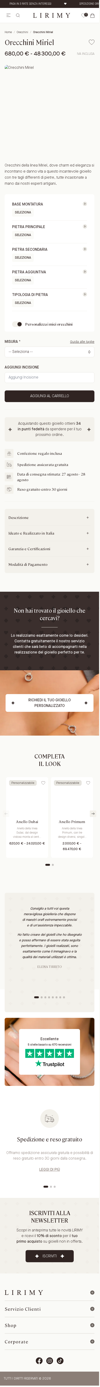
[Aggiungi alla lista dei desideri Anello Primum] (88, 783)
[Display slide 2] (53, 865)
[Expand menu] (92, 1292)
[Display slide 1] (47, 865)
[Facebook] (39, 1360)
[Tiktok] (60, 1360)
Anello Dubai (27, 821)
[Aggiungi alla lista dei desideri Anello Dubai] (43, 783)
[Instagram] (49, 1360)
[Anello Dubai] (27, 796)
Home (8, 32)
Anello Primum (72, 821)
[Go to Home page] (51, 15)
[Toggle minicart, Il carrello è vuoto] (92, 15)
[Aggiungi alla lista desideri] (91, 42)
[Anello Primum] (72, 796)
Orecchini (22, 32)
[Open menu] (8, 15)
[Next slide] (93, 813)
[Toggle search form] (18, 15)
